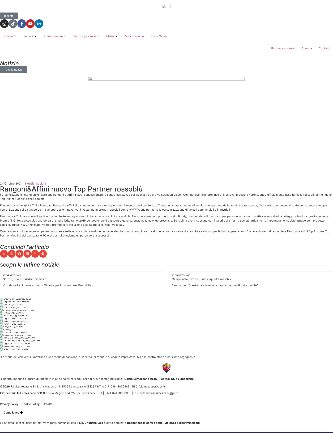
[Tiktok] (13, 23)
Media (110, 36)
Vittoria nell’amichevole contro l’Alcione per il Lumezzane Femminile (47, 285)
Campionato (180, 279)
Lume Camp (159, 36)
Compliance (11, 412)
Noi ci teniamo (134, 36)
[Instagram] (4, 23)
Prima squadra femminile (30, 279)
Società (28, 36)
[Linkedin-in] (39, 23)
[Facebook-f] (21, 23)
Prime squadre (53, 36)
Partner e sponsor (283, 48)
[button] (4, 254)
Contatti (324, 48)
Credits (47, 404)
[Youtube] (30, 23)
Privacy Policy (9, 404)
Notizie (8, 36)
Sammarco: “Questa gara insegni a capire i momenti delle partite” (215, 285)
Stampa (307, 48)
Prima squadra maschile (216, 279)
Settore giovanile (84, 36)
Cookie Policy (31, 404)
